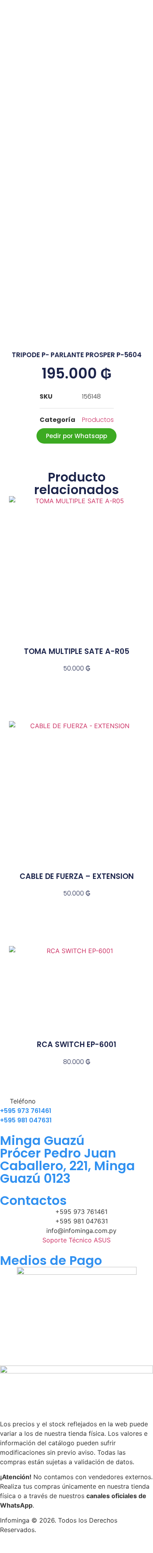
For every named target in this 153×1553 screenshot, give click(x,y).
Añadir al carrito (76, 682)
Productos (98, 419)
